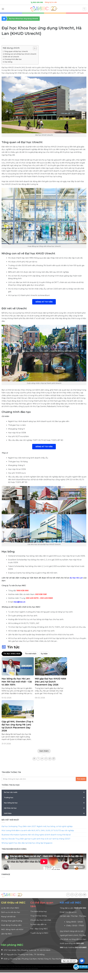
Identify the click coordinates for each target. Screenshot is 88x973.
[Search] (84, 9)
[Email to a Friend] (46, 759)
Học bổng (8, 62)
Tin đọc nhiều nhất (11, 654)
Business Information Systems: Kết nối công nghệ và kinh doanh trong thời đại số (36, 835)
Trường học (44, 797)
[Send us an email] (80, 895)
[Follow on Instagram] (72, 895)
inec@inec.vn (19, 602)
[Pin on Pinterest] (50, 759)
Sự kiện (44, 654)
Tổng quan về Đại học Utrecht (16, 51)
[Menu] (3, 9)
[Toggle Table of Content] (33, 48)
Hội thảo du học (44, 808)
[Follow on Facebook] (68, 895)
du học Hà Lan (76, 578)
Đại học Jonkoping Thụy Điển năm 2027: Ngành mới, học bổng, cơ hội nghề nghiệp (37, 826)
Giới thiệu (44, 813)
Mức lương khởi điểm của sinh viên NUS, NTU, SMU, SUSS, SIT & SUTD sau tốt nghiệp (38, 830)
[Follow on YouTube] (84, 895)
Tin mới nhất (30, 654)
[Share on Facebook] (38, 759)
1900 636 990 (38, 2)
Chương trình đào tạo (13, 59)
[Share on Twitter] (42, 759)
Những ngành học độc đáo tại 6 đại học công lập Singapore (27, 843)
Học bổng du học (44, 803)
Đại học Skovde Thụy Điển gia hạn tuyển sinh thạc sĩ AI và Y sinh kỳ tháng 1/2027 (36, 839)
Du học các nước (44, 792)
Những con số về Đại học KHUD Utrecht (20, 54)
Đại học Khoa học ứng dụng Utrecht (23, 19)
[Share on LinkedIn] (53, 759)
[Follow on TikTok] (76, 895)
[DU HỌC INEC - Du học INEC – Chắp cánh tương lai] (44, 8)
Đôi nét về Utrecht (11, 57)
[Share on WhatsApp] (34, 759)
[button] (82, 961)
